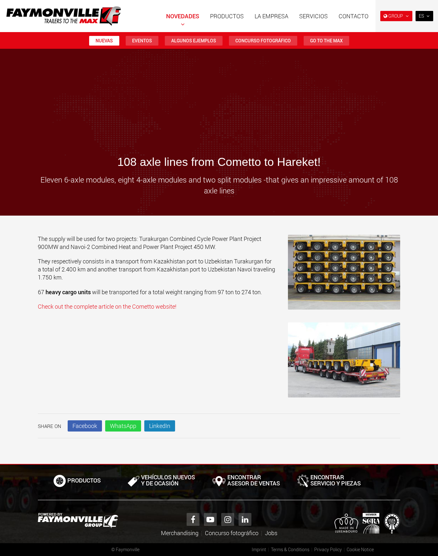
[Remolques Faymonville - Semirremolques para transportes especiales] (78, 520)
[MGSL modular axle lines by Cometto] (344, 275)
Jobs (271, 533)
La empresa (271, 16)
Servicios (313, 16)
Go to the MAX (326, 41)
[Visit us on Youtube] (210, 519)
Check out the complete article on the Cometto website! (108, 306)
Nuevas (104, 41)
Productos (227, 16)
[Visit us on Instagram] (228, 519)
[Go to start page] (63, 16)
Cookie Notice (360, 549)
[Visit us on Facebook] (193, 519)
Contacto (353, 16)
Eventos (142, 41)
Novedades (182, 16)
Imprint (259, 549)
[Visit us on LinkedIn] (245, 519)
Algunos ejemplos (193, 41)
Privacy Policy (328, 549)
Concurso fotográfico (263, 41)
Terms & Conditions (290, 549)
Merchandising (179, 533)
